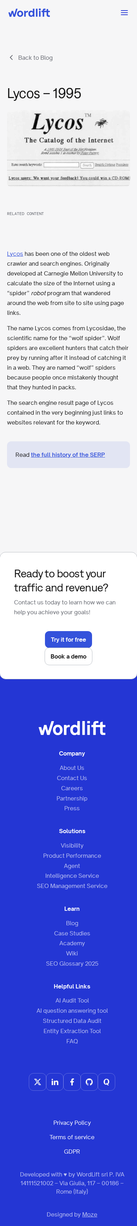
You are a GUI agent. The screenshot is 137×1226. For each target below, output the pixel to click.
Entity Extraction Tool (72, 1030)
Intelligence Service (72, 875)
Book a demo (68, 656)
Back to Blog (35, 57)
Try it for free (68, 639)
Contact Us (72, 777)
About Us (72, 767)
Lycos (15, 253)
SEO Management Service (72, 885)
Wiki (72, 953)
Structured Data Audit (72, 1020)
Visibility (72, 845)
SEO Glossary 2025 (72, 963)
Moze (89, 1214)
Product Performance (72, 855)
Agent (72, 865)
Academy (72, 943)
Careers (72, 788)
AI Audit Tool (72, 1000)
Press (72, 808)
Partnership (72, 798)
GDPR (72, 1151)
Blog (72, 923)
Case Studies (72, 933)
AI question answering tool (72, 1010)
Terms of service (72, 1137)
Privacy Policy (72, 1122)
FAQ (72, 1041)
